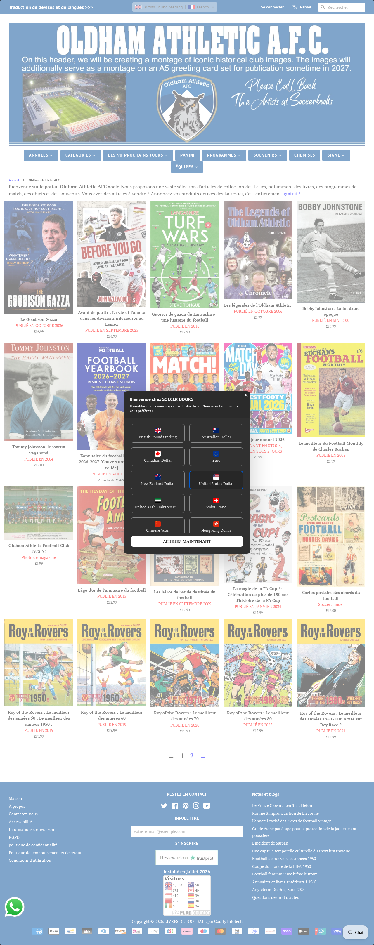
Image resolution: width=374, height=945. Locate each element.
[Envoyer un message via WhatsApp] (14, 907)
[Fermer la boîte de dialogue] (246, 395)
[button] (158, 433)
